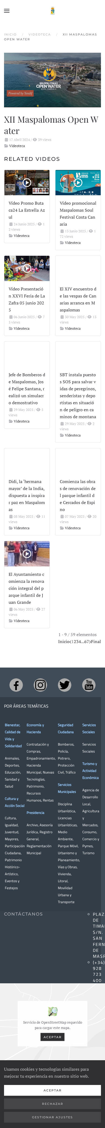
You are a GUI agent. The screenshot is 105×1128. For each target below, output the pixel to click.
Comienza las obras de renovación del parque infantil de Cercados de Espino (78, 495)
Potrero (64, 758)
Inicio (63, 641)
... (82, 641)
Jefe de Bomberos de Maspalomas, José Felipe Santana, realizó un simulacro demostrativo (27, 389)
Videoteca (17, 145)
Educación (12, 772)
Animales (12, 758)
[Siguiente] (90, 641)
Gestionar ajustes (52, 1117)
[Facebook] (16, 685)
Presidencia (35, 812)
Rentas (48, 800)
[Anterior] (70, 641)
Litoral (63, 881)
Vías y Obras (67, 867)
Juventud (11, 832)
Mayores (11, 839)
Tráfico (70, 772)
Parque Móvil (68, 846)
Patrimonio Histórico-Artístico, (13, 867)
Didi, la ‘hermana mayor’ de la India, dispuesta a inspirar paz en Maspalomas (27, 495)
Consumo (89, 832)
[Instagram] (40, 685)
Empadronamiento (41, 758)
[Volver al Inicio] (52, 11)
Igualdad (11, 825)
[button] (6, 11)
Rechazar (52, 1104)
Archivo (32, 825)
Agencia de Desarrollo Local (90, 797)
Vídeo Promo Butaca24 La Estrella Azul (27, 210)
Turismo (88, 853)
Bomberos (66, 744)
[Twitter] (64, 685)
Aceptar (53, 1037)
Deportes (12, 765)
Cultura (10, 818)
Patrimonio (35, 786)
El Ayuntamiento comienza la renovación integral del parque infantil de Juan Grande (26, 588)
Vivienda (64, 874)
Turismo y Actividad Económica (90, 770)
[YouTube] (89, 685)
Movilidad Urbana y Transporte (66, 894)
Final (96, 641)
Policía (63, 751)
